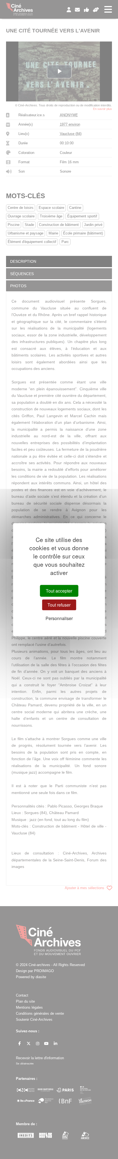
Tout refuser (59, 605)
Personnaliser (59, 618)
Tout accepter (59, 591)
